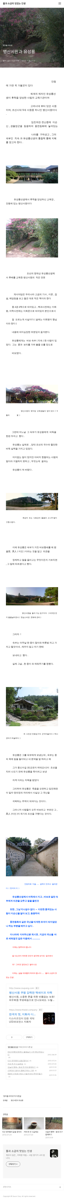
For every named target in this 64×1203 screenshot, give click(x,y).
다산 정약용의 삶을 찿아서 (18, 1060)
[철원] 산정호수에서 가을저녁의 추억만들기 (25, 1074)
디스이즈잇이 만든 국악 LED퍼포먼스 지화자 (21, 1020)
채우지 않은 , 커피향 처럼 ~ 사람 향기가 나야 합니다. (25, 1156)
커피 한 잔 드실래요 (15, 1064)
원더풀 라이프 (13, 1047)
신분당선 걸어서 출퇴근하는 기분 (21, 1070)
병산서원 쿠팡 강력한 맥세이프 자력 (30, 992)
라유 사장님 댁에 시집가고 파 (14, 1192)
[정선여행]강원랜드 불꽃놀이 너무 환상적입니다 (26, 1053)
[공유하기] (15, 1037)
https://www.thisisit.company (23, 1009)
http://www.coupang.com (21, 988)
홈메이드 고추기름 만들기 (12, 1197)
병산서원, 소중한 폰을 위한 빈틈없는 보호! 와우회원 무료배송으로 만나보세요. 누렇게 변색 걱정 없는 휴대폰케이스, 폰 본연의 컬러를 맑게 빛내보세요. (32, 998)
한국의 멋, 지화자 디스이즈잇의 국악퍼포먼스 (23, 1014)
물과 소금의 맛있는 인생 (14, 3)
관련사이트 (7, 1187)
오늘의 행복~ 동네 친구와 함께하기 (22, 1067)
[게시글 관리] (19, 1037)
